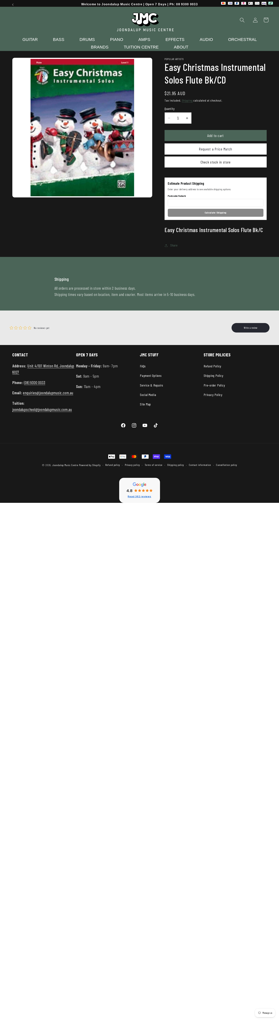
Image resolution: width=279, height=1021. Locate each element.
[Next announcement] (266, 4)
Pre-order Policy (214, 385)
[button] (242, 20)
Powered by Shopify (89, 465)
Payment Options (151, 375)
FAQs (143, 366)
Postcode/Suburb (177, 195)
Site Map (145, 404)
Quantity (169, 108)
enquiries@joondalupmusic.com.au (48, 392)
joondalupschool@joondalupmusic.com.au (42, 409)
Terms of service (153, 464)
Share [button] (174, 245)
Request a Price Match (215, 149)
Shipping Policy (213, 375)
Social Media (148, 395)
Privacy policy (132, 464)
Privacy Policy (213, 395)
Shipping (187, 100)
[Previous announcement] (13, 4)
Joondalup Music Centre (65, 465)
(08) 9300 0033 (34, 382)
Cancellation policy (226, 464)
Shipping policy (175, 464)
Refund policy (112, 464)
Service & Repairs (151, 385)
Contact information (200, 464)
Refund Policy (212, 366)
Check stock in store (216, 162)
